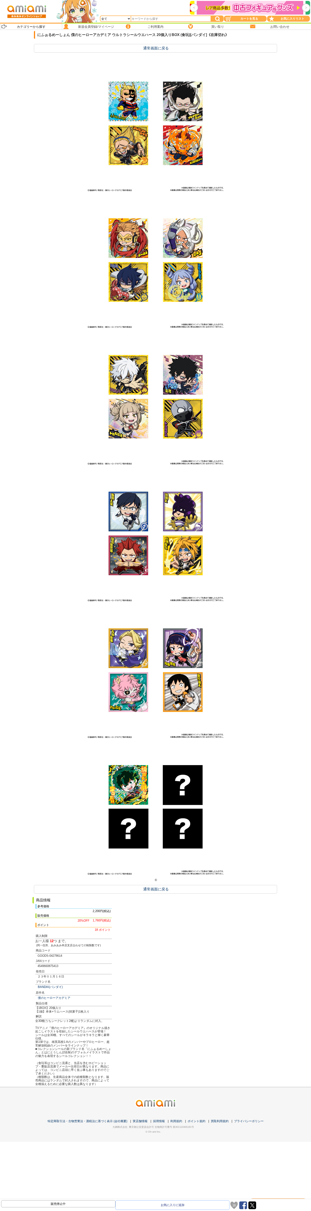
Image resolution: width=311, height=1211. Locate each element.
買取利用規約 (220, 1121)
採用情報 (159, 1121)
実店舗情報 (140, 1121)
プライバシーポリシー (249, 1121)
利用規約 (176, 1121)
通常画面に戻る (156, 48)
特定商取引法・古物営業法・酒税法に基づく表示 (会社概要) (87, 1121)
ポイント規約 (196, 1121)
